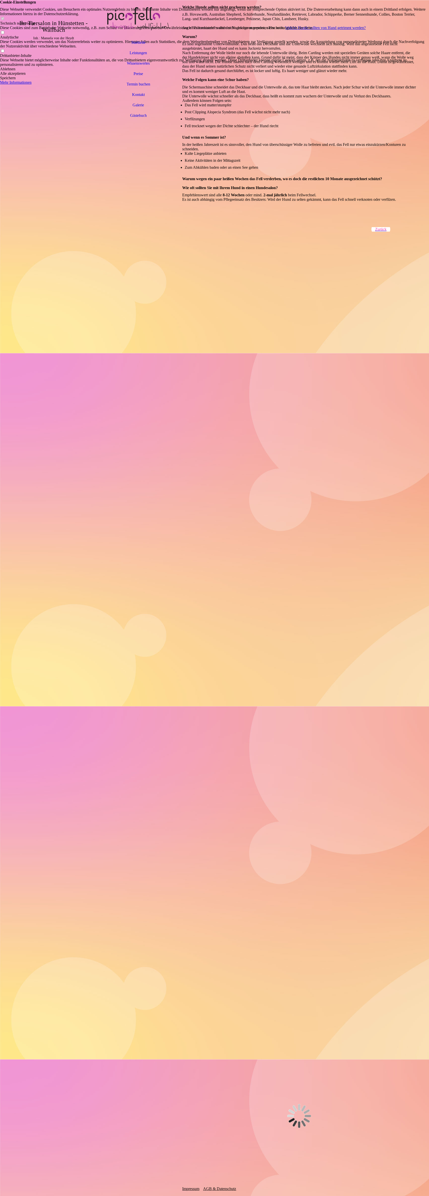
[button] (214, 69)
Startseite (138, 42)
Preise (138, 74)
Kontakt (138, 94)
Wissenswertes (138, 63)
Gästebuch (138, 115)
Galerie (138, 105)
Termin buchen (138, 84)
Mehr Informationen (16, 82)
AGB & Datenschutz (219, 1189)
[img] (138, 18)
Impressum (190, 1189)
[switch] (2, 19)
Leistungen (138, 53)
